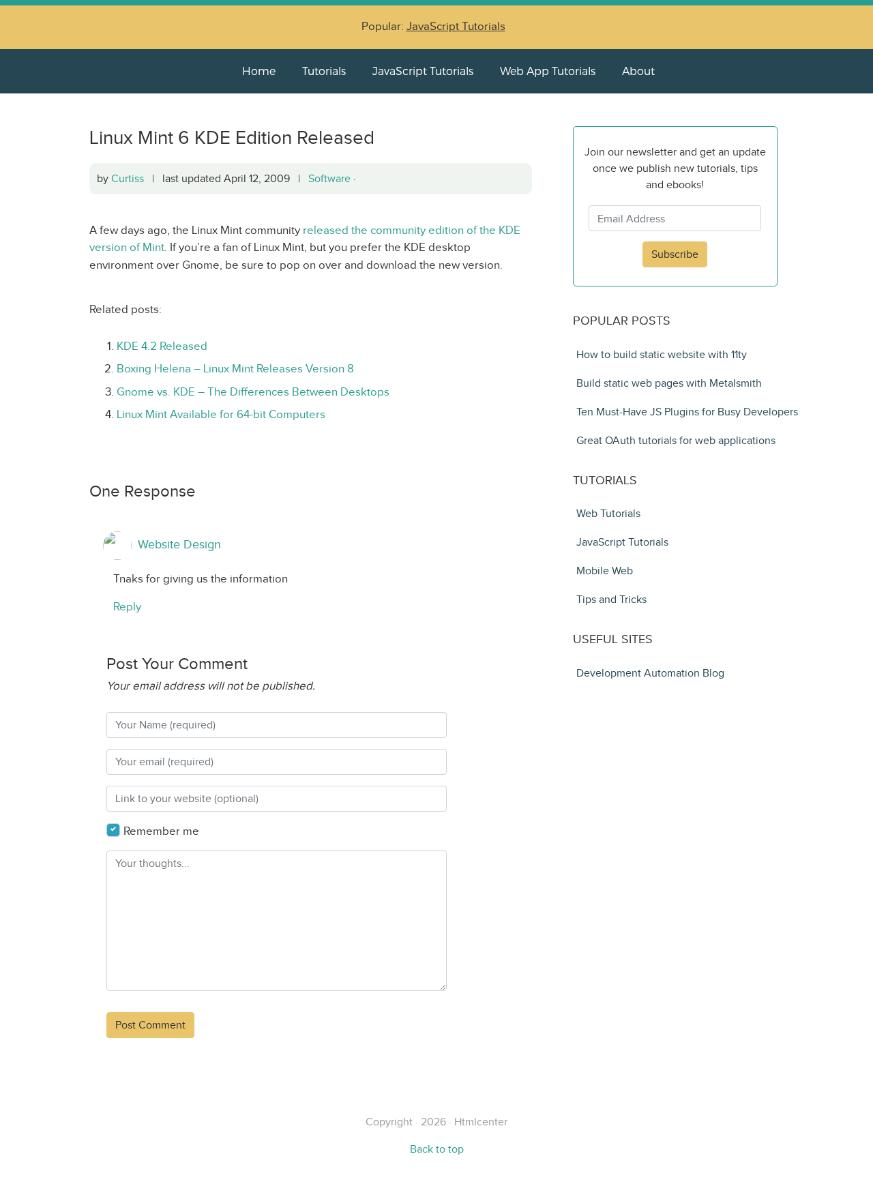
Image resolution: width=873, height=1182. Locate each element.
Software (329, 178)
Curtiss (127, 178)
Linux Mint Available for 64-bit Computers (221, 414)
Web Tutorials (608, 513)
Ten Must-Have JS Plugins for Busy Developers (687, 411)
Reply (127, 606)
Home (259, 70)
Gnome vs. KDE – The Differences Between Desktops (253, 391)
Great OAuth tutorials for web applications (675, 440)
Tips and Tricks (611, 599)
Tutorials (324, 70)
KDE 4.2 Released (162, 346)
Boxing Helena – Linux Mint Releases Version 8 (235, 368)
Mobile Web (604, 570)
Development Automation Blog (650, 673)
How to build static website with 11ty (661, 354)
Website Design (179, 545)
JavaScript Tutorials (455, 26)
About (638, 70)
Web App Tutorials (547, 70)
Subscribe (674, 254)
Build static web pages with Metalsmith (669, 383)
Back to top (437, 1149)
